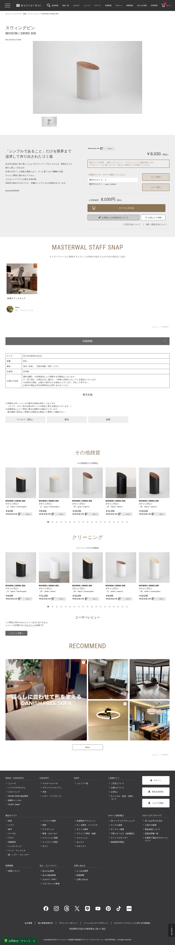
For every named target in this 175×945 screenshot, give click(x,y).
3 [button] (57, 522)
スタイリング (14, 792)
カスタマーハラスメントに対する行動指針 (132, 923)
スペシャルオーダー (119, 838)
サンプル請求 (116, 825)
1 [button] (48, 522)
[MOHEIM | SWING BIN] (20, 483)
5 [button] (65, 522)
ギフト (45, 846)
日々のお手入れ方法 (153, 821)
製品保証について (152, 829)
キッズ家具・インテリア (87, 825)
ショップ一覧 (82, 783)
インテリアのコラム (16, 787)
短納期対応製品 (117, 842)
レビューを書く (16, 633)
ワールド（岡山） (25, 419)
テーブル (12, 833)
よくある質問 (82, 871)
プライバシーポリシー (68, 923)
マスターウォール (50, 783)
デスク (11, 838)
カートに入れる (126, 208)
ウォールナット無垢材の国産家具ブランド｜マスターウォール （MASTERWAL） (87, 940)
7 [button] (74, 522)
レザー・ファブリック (52, 796)
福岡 (108, 419)
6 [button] (70, 522)
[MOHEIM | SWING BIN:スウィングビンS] (87, 77)
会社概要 (28, 923)
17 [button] (118, 522)
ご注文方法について (131, 224)
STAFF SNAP (14, 804)
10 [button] (87, 522)
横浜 (67, 419)
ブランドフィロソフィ (52, 787)
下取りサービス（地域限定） (123, 833)
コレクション (82, 838)
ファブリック (48, 829)
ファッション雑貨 (50, 838)
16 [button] (114, 522)
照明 (44, 825)
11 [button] (92, 522)
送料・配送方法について (156, 224)
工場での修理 (150, 825)
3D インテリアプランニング (123, 821)
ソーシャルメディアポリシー (96, 923)
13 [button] (100, 522)
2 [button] (52, 522)
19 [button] (127, 522)
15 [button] (109, 522)
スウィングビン (12, 504)
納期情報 (80, 875)
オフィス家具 (82, 829)
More (87, 747)
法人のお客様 (48, 871)
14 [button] (105, 522)
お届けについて (117, 787)
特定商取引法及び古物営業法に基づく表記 (87, 929)
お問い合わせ (82, 879)
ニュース (12, 783)
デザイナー (81, 846)
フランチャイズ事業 (51, 884)
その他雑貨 (82, 463)
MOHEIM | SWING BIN (15, 501)
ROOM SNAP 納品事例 (18, 796)
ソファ (11, 825)
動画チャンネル (15, 800)
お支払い (114, 792)
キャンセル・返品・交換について (122, 797)
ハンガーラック (15, 846)
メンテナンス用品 (50, 842)
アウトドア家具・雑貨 (86, 833)
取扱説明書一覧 (151, 833)
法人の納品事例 (49, 875)
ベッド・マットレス (16, 850)
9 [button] (83, 522)
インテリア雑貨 (49, 821)
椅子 (10, 829)
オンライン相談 (117, 829)
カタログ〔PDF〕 (50, 879)
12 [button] (96, 522)
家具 (10, 821)
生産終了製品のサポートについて (156, 839)
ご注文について (117, 783)
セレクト (80, 842)
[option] (87, 77)
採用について (14, 871)
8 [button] (79, 522)
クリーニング (82, 548)
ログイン (30, 625)
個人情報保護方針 (45, 923)
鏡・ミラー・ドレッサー (18, 855)
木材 (44, 792)
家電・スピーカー (50, 833)
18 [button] (122, 522)
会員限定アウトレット (86, 821)
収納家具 (12, 842)
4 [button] (61, 522)
